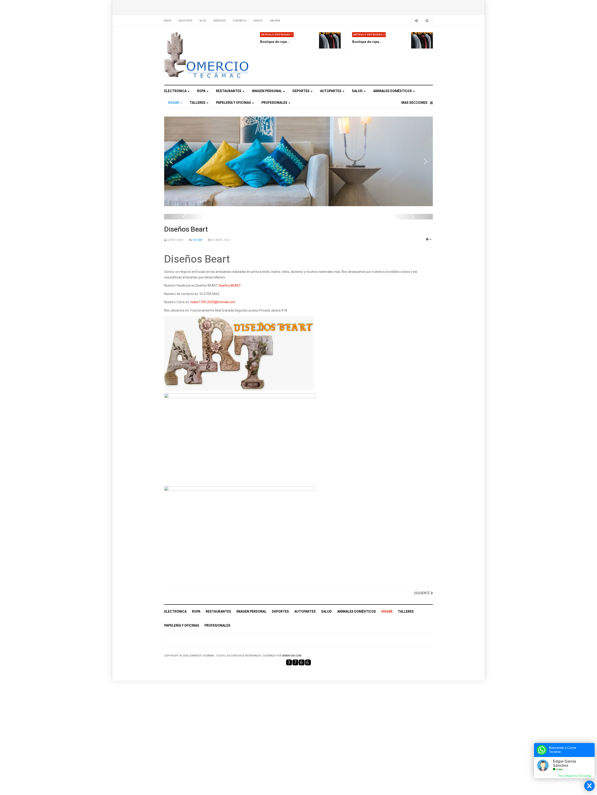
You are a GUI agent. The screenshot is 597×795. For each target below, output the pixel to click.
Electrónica (175, 91)
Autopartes (331, 91)
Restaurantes (229, 91)
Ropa (201, 91)
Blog (202, 21)
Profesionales (274, 102)
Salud (357, 91)
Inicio (167, 21)
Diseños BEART (230, 285)
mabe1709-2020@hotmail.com (212, 302)
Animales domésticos (393, 91)
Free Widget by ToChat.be (574, 776)
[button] (171, 161)
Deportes (301, 91)
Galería (275, 21)
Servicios (219, 21)
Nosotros (185, 21)
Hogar (174, 102)
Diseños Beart (186, 229)
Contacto (239, 21)
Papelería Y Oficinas (234, 102)
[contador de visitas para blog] (298, 662)
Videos (258, 21)
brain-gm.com (291, 656)
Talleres (198, 102)
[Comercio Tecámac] (206, 56)
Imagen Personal (267, 91)
